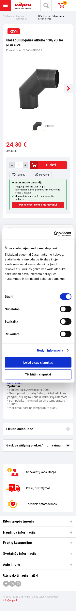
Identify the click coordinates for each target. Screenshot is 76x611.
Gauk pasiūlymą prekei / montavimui (33, 445)
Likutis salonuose (19, 429)
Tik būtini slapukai (38, 374)
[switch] (65, 309)
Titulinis (7, 16)
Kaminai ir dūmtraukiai (22, 17)
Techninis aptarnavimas (41, 504)
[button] (68, 88)
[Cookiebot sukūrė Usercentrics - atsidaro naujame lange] (54, 234)
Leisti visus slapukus (38, 362)
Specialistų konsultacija (41, 472)
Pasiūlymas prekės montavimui (38, 204)
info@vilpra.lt (10, 600)
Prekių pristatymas (38, 488)
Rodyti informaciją (50, 350)
